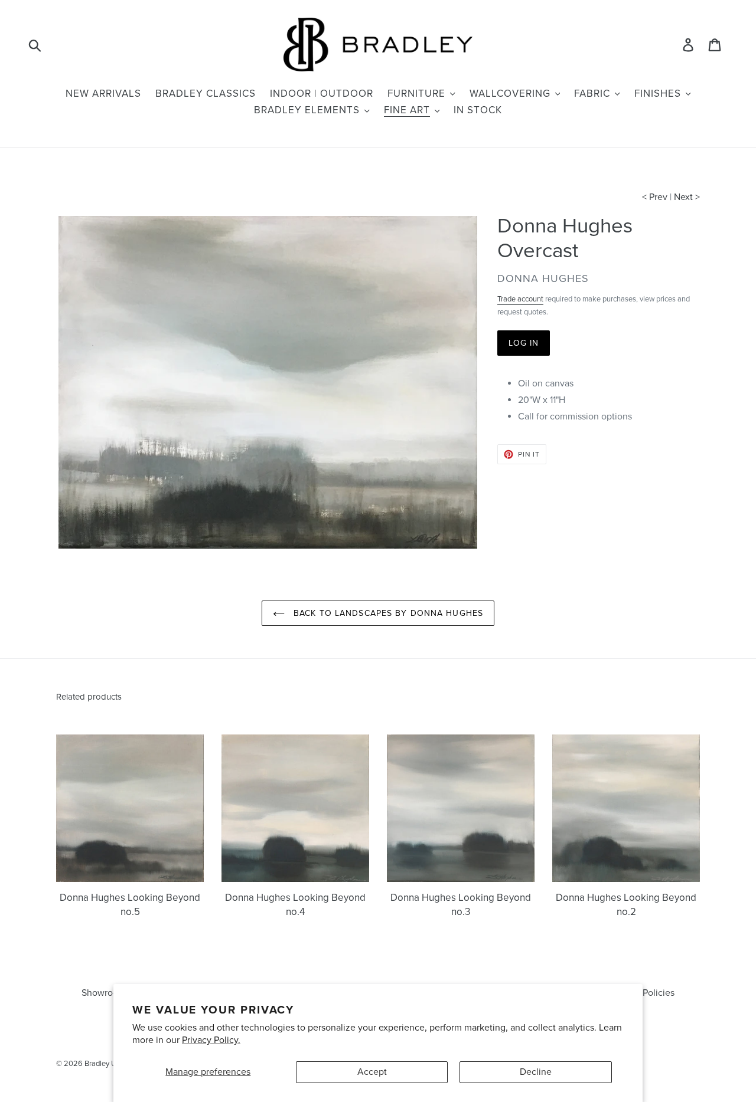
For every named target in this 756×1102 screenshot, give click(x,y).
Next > (687, 197)
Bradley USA (105, 1063)
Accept (372, 1072)
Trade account (520, 299)
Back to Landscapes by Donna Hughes (387, 613)
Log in (524, 343)
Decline (536, 1072)
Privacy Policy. (211, 1040)
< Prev (654, 197)
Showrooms (106, 993)
